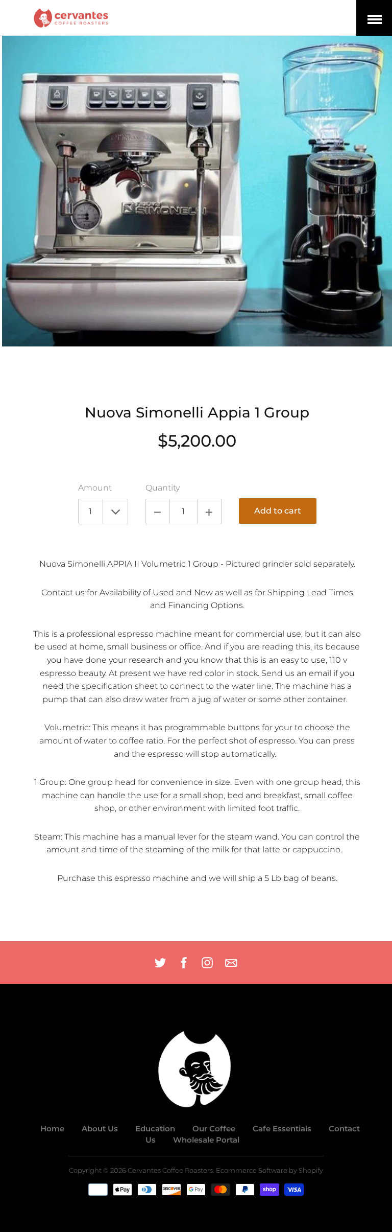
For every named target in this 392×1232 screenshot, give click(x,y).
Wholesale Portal (206, 1140)
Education (155, 1128)
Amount (95, 488)
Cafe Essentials (282, 1128)
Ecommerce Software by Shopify (269, 1170)
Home (52, 1128)
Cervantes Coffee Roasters (170, 1170)
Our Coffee (213, 1128)
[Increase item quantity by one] (209, 511)
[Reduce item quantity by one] (157, 511)
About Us (100, 1128)
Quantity (162, 488)
